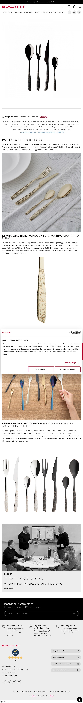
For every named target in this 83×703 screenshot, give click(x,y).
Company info (54, 691)
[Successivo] (79, 12)
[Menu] (79, 6)
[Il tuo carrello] (74, 6)
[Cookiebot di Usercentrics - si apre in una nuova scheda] (71, 332)
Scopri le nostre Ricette (60, 651)
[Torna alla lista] (74, 12)
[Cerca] (63, 6)
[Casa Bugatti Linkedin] (14, 682)
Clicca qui (43, 117)
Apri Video (4, 702)
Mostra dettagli (70, 363)
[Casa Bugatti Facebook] (4, 682)
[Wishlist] (69, 6)
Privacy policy (65, 691)
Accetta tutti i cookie (67, 369)
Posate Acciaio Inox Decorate (23, 12)
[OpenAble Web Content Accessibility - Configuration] (79, 699)
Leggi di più (9, 588)
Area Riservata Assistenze (61, 670)
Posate (10, 12)
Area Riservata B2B (59, 657)
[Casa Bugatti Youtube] (19, 682)
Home (4, 12)
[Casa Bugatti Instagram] (9, 682)
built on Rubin (47, 696)
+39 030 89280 (9, 672)
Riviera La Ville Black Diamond (43, 12)
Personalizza (40, 369)
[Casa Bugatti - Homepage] (13, 6)
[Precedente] (69, 12)
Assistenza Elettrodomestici (62, 664)
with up (34, 696)
